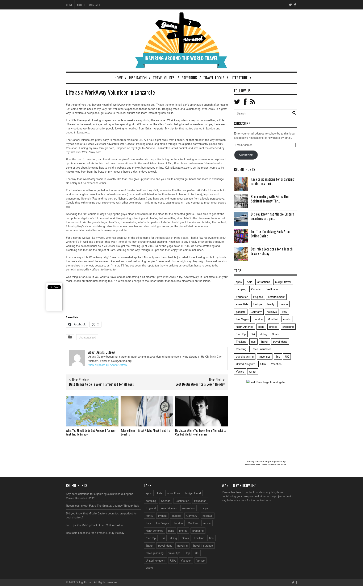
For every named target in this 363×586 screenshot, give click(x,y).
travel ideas (280, 342)
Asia (249, 282)
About (81, 5)
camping (241, 289)
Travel (264, 342)
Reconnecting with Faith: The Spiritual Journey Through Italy (102, 505)
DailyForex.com (252, 464)
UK (287, 356)
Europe (257, 304)
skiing (263, 334)
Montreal (273, 319)
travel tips (265, 356)
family (270, 304)
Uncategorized (87, 337)
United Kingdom (245, 364)
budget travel (283, 282)
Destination (272, 289)
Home (69, 5)
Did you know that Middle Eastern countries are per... (272, 216)
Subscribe (246, 155)
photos (273, 327)
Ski (253, 334)
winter (252, 371)
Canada (255, 289)
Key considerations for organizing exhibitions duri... (272, 181)
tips (253, 342)
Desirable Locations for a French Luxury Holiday (272, 251)
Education (242, 297)
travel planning (245, 356)
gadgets (241, 312)
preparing (288, 327)
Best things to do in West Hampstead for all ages (101, 384)
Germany (256, 312)
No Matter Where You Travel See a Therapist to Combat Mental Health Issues (200, 432)
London (258, 319)
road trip (241, 334)
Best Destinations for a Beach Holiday (200, 384)
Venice (240, 371)
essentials (242, 304)
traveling (241, 349)
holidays (272, 312)
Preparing (189, 77)
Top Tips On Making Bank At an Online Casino (270, 233)
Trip (278, 356)
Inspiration (138, 77)
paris (261, 327)
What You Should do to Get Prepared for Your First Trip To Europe (91, 432)
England (258, 297)
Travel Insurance (261, 349)
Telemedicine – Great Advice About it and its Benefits (145, 432)
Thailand (241, 342)
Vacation (276, 364)
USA (263, 364)
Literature (239, 77)
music (287, 319)
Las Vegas (242, 319)
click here (240, 500)
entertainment (276, 297)
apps (239, 282)
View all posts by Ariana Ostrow (109, 365)
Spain (275, 334)
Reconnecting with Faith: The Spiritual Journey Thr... (269, 199)
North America (244, 327)
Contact (94, 5)
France (283, 304)
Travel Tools (213, 77)
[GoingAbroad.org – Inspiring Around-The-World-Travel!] (181, 66)
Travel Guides (164, 77)
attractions (263, 282)
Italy (284, 312)
